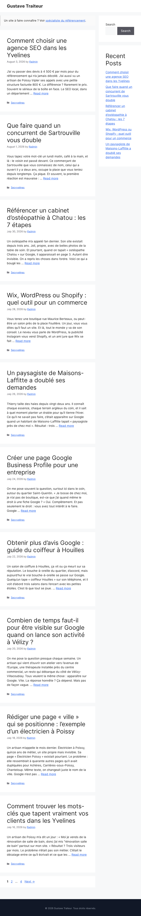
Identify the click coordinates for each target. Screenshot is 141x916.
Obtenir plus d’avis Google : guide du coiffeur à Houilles (45, 546)
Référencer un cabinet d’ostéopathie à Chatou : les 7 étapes (46, 217)
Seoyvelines (18, 102)
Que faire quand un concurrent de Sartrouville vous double (43, 133)
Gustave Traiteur (25, 6)
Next (30, 881)
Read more (40, 93)
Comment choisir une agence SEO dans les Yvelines (37, 48)
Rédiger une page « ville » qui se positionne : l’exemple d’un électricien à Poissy (46, 724)
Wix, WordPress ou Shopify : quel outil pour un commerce (47, 298)
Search (110, 24)
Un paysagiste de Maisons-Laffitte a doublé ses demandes (45, 380)
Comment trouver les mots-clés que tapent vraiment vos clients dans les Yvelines (47, 813)
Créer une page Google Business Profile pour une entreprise (42, 465)
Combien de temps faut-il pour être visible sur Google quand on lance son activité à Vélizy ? (46, 631)
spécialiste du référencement (65, 20)
